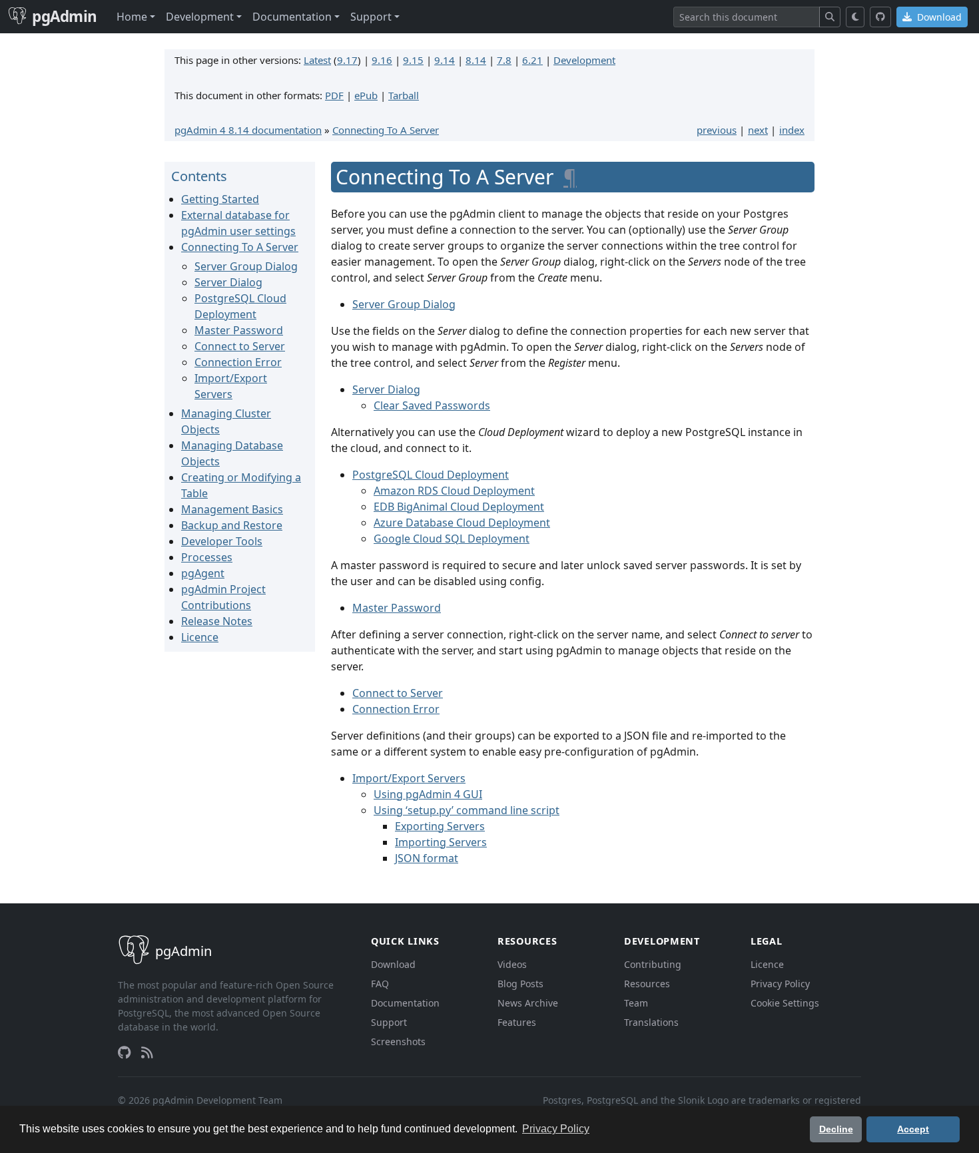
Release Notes (216, 621)
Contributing (652, 964)
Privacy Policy (780, 983)
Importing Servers (441, 842)
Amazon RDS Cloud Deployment (454, 490)
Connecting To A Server (385, 129)
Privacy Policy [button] (555, 1128)
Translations (651, 1022)
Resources (647, 983)
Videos (512, 964)
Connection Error (238, 362)
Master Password (238, 330)
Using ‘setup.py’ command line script (466, 810)
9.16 (382, 60)
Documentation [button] (292, 16)
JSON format (426, 858)
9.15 (413, 60)
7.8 (504, 60)
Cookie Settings (785, 1003)
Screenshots (398, 1041)
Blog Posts (520, 983)
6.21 (532, 60)
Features (516, 1022)
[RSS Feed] (147, 1052)
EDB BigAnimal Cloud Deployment (459, 506)
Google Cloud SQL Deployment (451, 538)
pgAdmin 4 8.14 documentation (248, 129)
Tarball (403, 95)
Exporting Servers (440, 826)
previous (717, 129)
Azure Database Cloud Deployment (462, 522)
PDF (334, 95)
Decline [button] (836, 1129)
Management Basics (232, 509)
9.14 (444, 60)
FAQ (380, 983)
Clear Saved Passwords (432, 405)
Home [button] (132, 16)
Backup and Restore (231, 525)
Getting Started (220, 199)
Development (584, 60)
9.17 (347, 60)
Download (938, 17)
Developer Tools (221, 541)
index (792, 129)
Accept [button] (913, 1129)
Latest (317, 60)
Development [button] (200, 16)
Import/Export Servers (409, 778)
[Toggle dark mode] (855, 17)
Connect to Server (239, 346)
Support (389, 1022)
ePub (366, 95)
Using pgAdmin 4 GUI (428, 794)
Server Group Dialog (246, 266)
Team (636, 1003)
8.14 (476, 60)
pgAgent (202, 573)
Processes (206, 557)
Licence (199, 637)
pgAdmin (64, 16)
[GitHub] (880, 17)
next (758, 129)
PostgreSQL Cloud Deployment (430, 474)
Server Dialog (228, 282)
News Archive (527, 1003)
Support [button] (371, 16)
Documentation (405, 1003)
